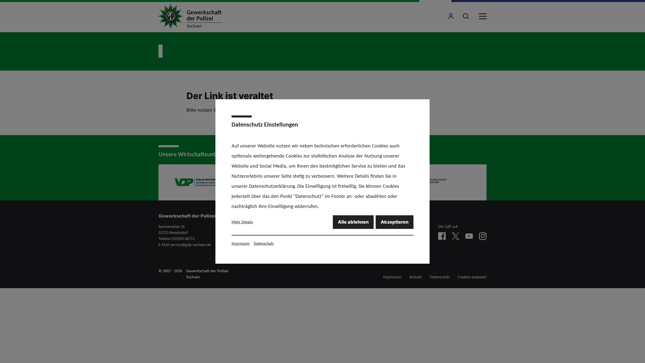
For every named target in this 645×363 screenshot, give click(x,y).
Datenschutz (264, 243)
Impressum (241, 243)
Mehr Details (242, 222)
